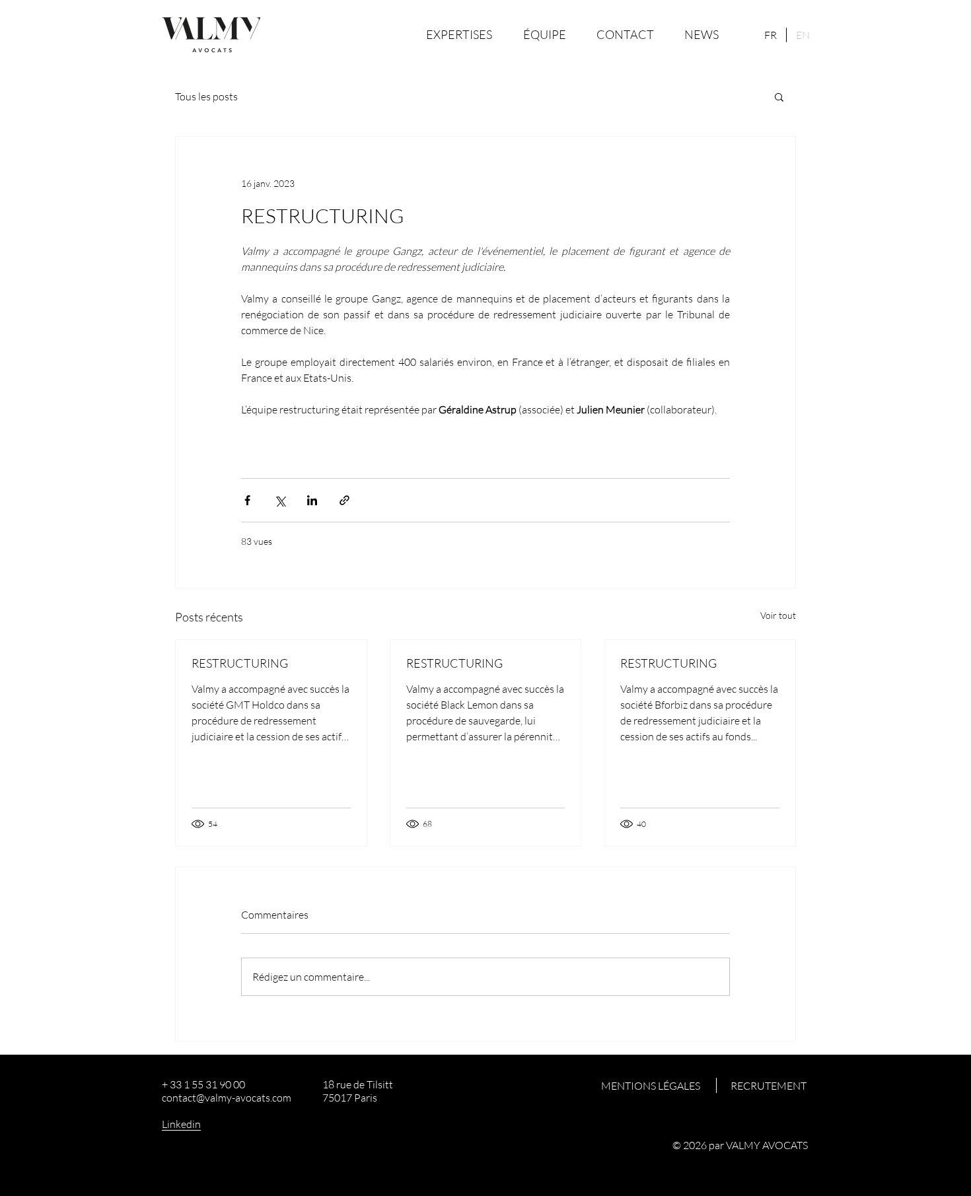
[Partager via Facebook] (247, 500)
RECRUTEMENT (769, 1085)
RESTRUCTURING (240, 663)
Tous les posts (206, 96)
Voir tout (778, 615)
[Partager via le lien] (344, 500)
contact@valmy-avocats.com (226, 1097)
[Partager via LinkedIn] (312, 500)
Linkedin (181, 1124)
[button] (779, 96)
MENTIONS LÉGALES (650, 1085)
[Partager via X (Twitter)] (279, 500)
